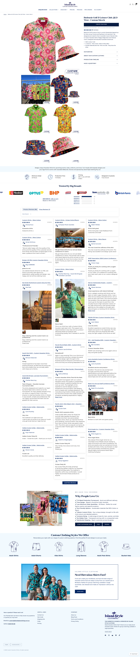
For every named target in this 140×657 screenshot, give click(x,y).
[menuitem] (42, 9)
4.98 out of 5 (54, 199)
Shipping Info (41, 619)
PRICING (72, 9)
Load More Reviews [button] (70, 482)
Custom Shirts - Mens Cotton (31, 220)
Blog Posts (74, 617)
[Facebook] (106, 635)
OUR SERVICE (88, 52)
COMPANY (74, 612)
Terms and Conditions (77, 619)
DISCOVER (63, 9)
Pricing (39, 623)
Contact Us (40, 615)
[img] (50, 199)
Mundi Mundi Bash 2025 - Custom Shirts (68, 345)
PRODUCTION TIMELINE (91, 59)
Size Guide (40, 617)
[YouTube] (113, 635)
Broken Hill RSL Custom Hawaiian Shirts (35, 260)
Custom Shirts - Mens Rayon (97, 239)
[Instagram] (110, 635)
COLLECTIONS (53, 9)
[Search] (132, 4)
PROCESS (79, 9)
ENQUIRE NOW (42, 9)
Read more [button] (91, 310)
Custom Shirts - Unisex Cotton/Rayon (67, 220)
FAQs (38, 621)
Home (5, 14)
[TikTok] (120, 635)
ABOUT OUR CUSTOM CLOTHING (94, 55)
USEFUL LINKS (41, 612)
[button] (77, 196)
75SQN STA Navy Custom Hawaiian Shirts (101, 317)
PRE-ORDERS (88, 9)
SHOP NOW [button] (108, 631)
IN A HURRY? (98, 9)
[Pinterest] (117, 635)
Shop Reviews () (44, 209)
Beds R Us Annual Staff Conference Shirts (101, 383)
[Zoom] (76, 19)
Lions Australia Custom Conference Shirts (101, 359)
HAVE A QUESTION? (90, 63)
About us (73, 615)
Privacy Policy (75, 621)
